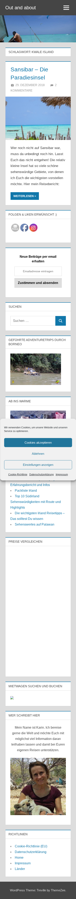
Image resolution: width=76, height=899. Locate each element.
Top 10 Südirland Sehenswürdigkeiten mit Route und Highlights (35, 501)
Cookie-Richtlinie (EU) (31, 846)
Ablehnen (38, 453)
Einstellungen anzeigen (38, 464)
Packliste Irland (26, 490)
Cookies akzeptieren (38, 442)
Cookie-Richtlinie (17, 474)
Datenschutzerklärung (41, 474)
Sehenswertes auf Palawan (34, 524)
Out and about (20, 7)
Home (19, 857)
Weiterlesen (23, 196)
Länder (20, 869)
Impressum (62, 474)
